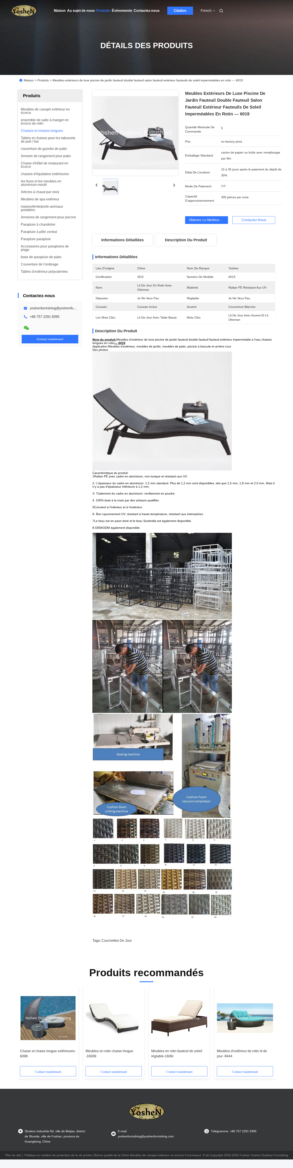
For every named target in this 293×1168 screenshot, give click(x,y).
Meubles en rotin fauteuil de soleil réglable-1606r (176, 1053)
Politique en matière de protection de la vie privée (58, 1155)
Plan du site (13, 1155)
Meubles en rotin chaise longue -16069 (109, 1053)
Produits (103, 10)
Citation (180, 10)
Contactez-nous (147, 10)
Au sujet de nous (81, 10)
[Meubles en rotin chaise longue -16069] (114, 1018)
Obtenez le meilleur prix (207, 220)
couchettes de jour (116, 940)
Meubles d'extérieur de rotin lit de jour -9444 (242, 1053)
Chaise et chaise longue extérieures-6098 (48, 1053)
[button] (25, 1028)
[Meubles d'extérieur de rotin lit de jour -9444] (245, 1018)
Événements (122, 10)
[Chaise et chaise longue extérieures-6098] (48, 1018)
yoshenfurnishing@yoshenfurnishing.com (61, 308)
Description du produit (186, 240)
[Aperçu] (24, 10)
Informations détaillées (122, 240)
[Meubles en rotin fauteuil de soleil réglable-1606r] (179, 1018)
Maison (60, 10)
